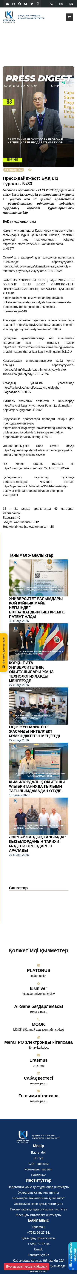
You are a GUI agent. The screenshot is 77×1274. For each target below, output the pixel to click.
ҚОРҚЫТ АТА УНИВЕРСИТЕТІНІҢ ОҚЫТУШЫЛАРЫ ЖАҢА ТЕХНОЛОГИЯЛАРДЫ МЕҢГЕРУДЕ (31, 672)
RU (61, 3)
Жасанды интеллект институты (38, 1215)
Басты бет (38, 1152)
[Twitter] (32, 3)
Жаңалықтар (22, 895)
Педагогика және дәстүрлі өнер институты (39, 1187)
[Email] (7, 3)
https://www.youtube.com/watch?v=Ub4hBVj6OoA (36, 468)
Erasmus (39, 1060)
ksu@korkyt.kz (38, 1255)
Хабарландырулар (26, 900)
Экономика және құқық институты (38, 1204)
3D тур (38, 1158)
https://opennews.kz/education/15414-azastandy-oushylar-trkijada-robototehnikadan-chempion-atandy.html (35, 491)
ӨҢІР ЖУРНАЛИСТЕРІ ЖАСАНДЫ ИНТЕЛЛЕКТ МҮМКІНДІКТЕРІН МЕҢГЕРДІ (34, 731)
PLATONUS (38, 970)
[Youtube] (26, 3)
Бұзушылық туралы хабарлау (26, 1266)
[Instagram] (13, 3)
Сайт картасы (39, 1164)
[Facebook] (20, 3)
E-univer (38, 988)
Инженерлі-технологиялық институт (38, 1198)
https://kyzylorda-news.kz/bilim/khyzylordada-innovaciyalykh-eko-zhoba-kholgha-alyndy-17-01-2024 (38, 370)
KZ (51, 3)
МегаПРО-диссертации (3, 650)
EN (71, 3)
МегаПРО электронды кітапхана (38, 1042)
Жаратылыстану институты (38, 1192)
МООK (38, 1024)
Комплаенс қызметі (38, 1169)
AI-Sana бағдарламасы (38, 1006)
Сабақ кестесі (38, 1078)
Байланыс (38, 1175)
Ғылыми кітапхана (38, 1095)
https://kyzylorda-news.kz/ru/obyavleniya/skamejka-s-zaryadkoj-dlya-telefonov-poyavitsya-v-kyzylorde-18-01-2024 (38, 266)
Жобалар (18, 911)
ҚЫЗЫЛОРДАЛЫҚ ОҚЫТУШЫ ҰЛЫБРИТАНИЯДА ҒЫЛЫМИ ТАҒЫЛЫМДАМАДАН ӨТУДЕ (37, 786)
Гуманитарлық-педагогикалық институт (38, 1209)
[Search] (38, 3)
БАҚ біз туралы (24, 906)
